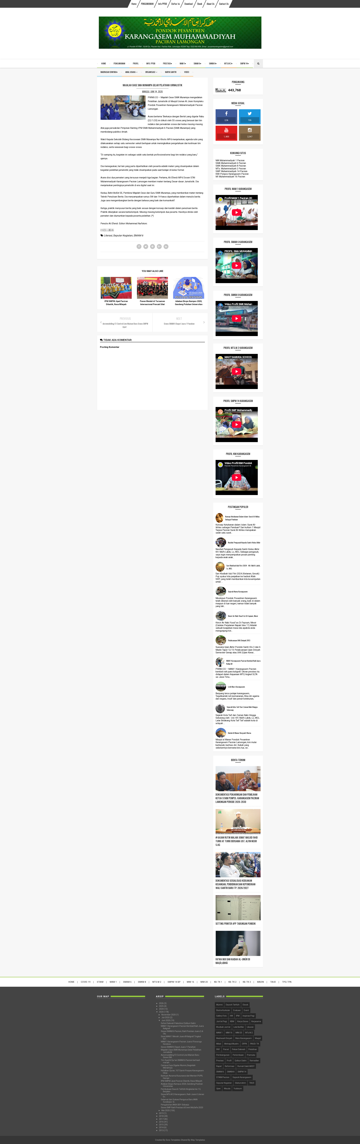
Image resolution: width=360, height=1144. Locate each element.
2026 (161, 1003)
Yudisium (238, 1088)
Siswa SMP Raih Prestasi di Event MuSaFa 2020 (182, 1107)
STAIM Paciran (222, 1077)
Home (133, 3)
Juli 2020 (165, 1017)
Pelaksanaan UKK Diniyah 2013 (239, 640)
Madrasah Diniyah (108, 71)
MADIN (260, 982)
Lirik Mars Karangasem (236, 686)
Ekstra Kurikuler (223, 1010)
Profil (136, 63)
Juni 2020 (166, 1020)
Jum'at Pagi (221, 1021)
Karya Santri (170, 71)
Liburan (250, 1027)
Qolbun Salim (241, 1060)
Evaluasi (237, 1010)
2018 (161, 1116)
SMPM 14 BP (174, 982)
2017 (161, 1119)
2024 (161, 1009)
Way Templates (198, 1140)
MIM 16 (190, 982)
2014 (161, 1127)
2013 (161, 1130)
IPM (237, 1016)
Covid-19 (86, 982)
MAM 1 (182, 63)
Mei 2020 (165, 1110)
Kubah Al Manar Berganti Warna (239, 732)
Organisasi (150, 71)
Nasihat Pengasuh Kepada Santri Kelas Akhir (244, 542)
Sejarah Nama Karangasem (238, 591)
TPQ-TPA (287, 982)
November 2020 (168, 1015)
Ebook (199, 3)
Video (186, 71)
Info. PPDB (150, 63)
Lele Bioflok (239, 1027)
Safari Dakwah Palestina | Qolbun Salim (178, 1023)
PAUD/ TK (254, 1044)
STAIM (100, 982)
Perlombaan (238, 1055)
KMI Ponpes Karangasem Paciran (232, 174)
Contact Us (224, 3)
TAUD (273, 982)
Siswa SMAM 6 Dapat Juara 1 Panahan (178, 1047)
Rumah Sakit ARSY (246, 1066)
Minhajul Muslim (231, 1044)
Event (246, 1010)
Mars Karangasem (243, 1038)
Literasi (108, 235)
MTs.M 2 (227, 63)
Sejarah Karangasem (242, 1077)
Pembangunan (223, 1055)
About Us (210, 3)
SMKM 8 (212, 63)
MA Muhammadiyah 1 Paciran (230, 160)
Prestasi (167, 63)
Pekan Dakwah (238, 1049)
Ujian (218, 1088)
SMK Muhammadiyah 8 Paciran (231, 165)
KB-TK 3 (247, 982)
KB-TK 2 (233, 982)
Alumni (219, 1005)
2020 (161, 1012)
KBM (232, 1021)
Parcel (226, 1049)
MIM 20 (204, 982)
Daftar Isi (175, 3)
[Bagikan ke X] (107, 230)
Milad (218, 1044)
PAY (218, 1049)
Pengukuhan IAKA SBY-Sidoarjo (175, 1105)
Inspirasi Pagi (248, 1016)
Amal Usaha (130, 71)
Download (188, 3)
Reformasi (229, 1066)
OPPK (244, 1044)
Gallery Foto (221, 1016)
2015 (161, 1124)
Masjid (258, 1038)
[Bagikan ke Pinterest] (112, 230)
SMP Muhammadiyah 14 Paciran (231, 171)
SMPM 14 (244, 63)
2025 (161, 1006)
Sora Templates (173, 1140)
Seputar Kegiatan (122, 235)
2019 (161, 1113)
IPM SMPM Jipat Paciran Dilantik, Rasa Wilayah (181, 1081)
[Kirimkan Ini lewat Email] (101, 230)
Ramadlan (254, 1060)
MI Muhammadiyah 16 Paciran (230, 176)
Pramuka (251, 1055)
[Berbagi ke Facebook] (109, 230)
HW (231, 1016)
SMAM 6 (197, 63)
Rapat (219, 1066)
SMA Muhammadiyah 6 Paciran (231, 163)
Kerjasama (256, 1021)
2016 (161, 1122)
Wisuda (227, 1088)
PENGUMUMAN (147, 3)
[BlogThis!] (104, 230)
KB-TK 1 (218, 982)
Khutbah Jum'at (223, 1027)
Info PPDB (162, 3)
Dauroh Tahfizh (232, 1005)
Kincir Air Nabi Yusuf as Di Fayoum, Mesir (243, 615)
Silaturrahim (240, 1083)
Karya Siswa (242, 1021)
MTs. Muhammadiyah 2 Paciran (231, 168)
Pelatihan (252, 1049)
